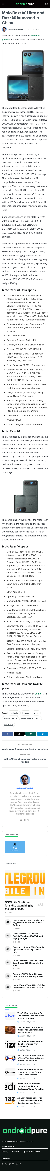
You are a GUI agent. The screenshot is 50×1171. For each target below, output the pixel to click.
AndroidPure (13, 1141)
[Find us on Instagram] (17, 1163)
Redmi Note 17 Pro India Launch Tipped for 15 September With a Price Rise (31, 1086)
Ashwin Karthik (16, 29)
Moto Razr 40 (10, 719)
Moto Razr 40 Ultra (30, 719)
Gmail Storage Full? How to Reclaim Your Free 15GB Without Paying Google (28, 936)
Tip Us (25, 1152)
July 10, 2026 (33, 29)
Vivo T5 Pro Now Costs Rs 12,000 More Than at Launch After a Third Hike (31, 1015)
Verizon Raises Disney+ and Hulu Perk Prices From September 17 (30, 1044)
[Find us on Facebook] (2, 1163)
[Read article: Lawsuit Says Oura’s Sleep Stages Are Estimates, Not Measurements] (10, 1030)
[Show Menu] (3, 4)
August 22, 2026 (27, 1022)
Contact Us (35, 1152)
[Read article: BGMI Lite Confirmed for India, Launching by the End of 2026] (25, 884)
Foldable (13, 713)
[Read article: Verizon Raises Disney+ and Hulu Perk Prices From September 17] (10, 1044)
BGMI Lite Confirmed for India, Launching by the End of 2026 (19, 905)
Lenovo (25, 713)
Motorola (8, 724)
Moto (36, 713)
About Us (15, 1152)
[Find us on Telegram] (10, 1163)
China (38, 693)
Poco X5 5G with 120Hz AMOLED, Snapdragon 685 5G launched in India (28, 963)
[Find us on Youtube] (13, 1163)
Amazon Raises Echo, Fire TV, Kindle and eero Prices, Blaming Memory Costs (30, 1100)
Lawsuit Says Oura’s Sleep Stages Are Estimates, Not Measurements (30, 1030)
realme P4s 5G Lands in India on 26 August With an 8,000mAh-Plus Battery (29, 922)
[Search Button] (46, 4)
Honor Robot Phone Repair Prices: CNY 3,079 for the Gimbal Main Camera (30, 1072)
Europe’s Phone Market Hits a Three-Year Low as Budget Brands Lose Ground (30, 1058)
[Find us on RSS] (20, 1163)
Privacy (5, 1152)
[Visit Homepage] (25, 4)
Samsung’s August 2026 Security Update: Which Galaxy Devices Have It (28, 949)
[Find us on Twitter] (6, 1163)
